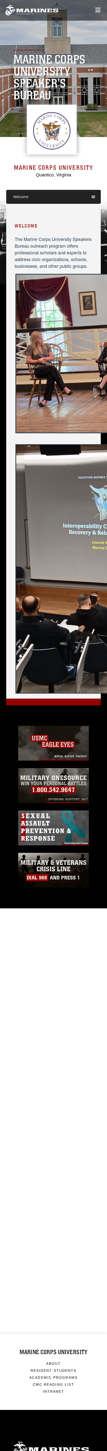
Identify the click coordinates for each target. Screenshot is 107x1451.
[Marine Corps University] (31, 10)
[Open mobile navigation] (98, 10)
